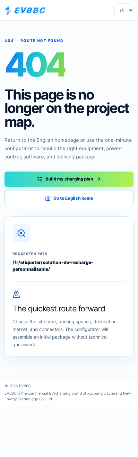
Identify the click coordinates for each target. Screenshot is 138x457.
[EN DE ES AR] (124, 10)
